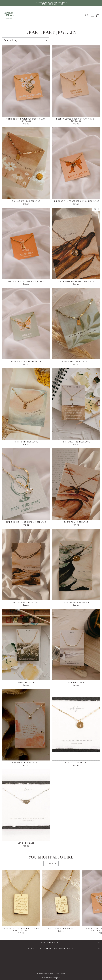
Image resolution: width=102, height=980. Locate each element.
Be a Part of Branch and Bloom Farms (50, 949)
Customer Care (50, 943)
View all (51, 863)
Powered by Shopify (51, 978)
